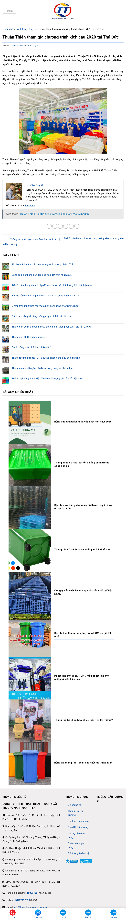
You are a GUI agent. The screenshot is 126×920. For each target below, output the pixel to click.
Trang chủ (7, 29)
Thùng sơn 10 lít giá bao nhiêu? (28, 337)
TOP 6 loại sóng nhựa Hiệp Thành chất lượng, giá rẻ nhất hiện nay (47, 378)
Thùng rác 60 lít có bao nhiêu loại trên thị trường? (83, 720)
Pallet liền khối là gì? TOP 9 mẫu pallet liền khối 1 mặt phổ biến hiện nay (83, 677)
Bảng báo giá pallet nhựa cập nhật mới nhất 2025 (83, 421)
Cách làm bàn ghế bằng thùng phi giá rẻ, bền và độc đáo (42, 316)
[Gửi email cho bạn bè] (65, 226)
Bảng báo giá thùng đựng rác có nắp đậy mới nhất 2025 (42, 274)
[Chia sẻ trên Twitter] (60, 226)
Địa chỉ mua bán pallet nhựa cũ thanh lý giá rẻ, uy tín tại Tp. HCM (83, 507)
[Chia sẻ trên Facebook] (54, 226)
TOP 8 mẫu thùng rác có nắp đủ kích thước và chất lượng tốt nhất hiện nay (52, 285)
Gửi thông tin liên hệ (78, 853)
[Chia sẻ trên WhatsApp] (49, 226)
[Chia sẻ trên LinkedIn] (76, 226)
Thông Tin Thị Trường (75, 813)
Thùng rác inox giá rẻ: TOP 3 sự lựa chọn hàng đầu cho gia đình (46, 357)
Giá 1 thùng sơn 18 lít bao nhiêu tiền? (32, 347)
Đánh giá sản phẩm (78, 821)
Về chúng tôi (75, 804)
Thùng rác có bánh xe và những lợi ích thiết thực (82, 549)
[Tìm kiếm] (122, 11)
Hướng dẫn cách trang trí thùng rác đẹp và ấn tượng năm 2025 (45, 295)
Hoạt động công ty (26, 29)
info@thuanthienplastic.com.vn (30, 907)
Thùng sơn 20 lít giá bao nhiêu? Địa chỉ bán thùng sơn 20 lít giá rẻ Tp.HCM (51, 326)
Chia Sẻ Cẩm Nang (78, 827)
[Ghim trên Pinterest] (71, 226)
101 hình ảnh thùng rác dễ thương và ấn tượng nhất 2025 (42, 264)
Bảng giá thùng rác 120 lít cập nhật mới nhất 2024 (83, 762)
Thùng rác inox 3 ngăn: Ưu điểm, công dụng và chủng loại (42, 368)
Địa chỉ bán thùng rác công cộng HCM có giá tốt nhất (82, 635)
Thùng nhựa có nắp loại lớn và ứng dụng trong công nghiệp (81, 464)
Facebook (30, 205)
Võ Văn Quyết (34, 46)
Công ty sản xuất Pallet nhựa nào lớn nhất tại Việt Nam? (83, 592)
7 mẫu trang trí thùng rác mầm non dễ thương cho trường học (45, 305)
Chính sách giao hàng (76, 845)
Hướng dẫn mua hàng (76, 835)
